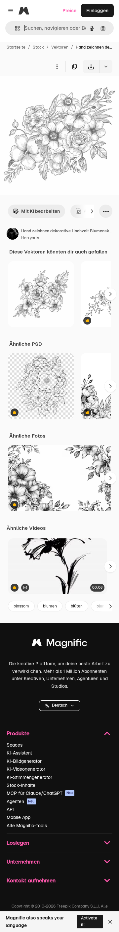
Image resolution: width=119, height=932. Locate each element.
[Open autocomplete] (15, 28)
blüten (77, 606)
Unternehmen (23, 861)
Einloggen (97, 11)
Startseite (16, 47)
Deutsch (59, 705)
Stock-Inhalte (21, 785)
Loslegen (18, 842)
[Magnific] (59, 644)
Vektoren (59, 47)
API (10, 809)
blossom (21, 606)
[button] (59, 705)
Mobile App (18, 817)
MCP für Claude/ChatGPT (40, 793)
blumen (50, 606)
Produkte (18, 733)
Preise (69, 11)
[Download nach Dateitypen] (105, 66)
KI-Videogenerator (26, 769)
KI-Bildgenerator (24, 761)
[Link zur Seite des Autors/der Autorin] (13, 235)
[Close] (110, 922)
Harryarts (30, 238)
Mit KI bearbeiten (40, 211)
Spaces (14, 745)
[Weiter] (92, 211)
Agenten (21, 801)
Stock (38, 47)
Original (42, 88)
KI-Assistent (19, 753)
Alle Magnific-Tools (27, 826)
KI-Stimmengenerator (29, 777)
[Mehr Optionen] (56, 66)
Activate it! (89, 921)
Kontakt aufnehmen (31, 880)
